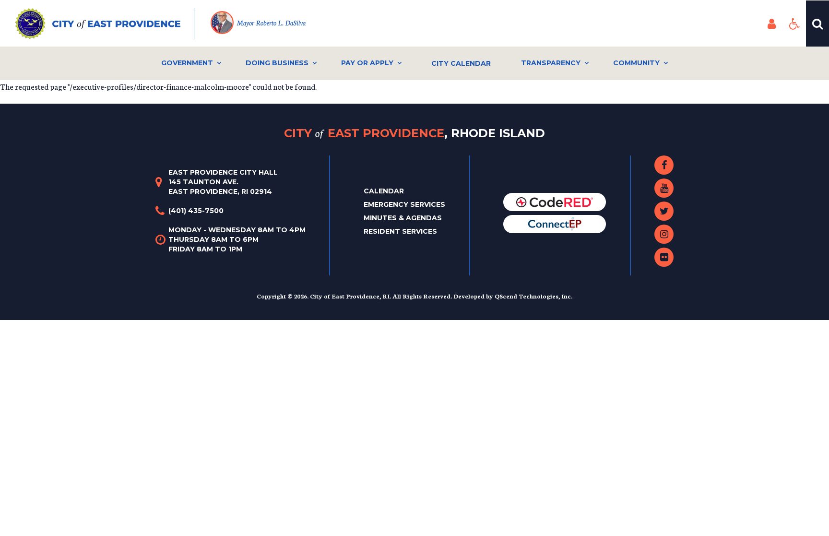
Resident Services (400, 231)
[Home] (104, 23)
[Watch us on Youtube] (664, 188)
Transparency (550, 63)
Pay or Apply (367, 63)
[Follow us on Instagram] (664, 234)
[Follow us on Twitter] (664, 211)
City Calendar (461, 63)
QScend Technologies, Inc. (533, 296)
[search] (817, 23)
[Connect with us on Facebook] (664, 165)
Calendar (384, 191)
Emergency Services (404, 204)
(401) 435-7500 (196, 210)
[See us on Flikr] (664, 257)
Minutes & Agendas (403, 218)
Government (187, 63)
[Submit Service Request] (554, 223)
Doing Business (277, 63)
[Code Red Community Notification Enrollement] (554, 201)
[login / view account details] (771, 23)
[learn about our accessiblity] (794, 23)
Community (636, 63)
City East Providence (414, 132)
